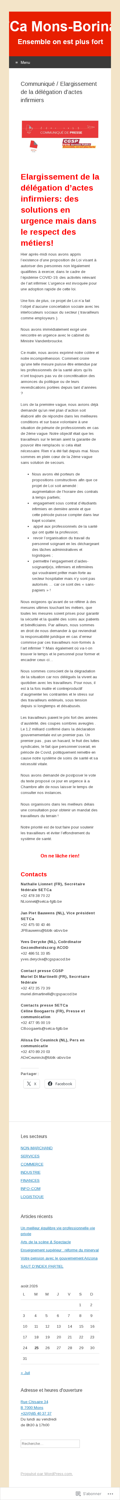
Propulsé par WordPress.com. (47, 1474)
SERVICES (30, 1156)
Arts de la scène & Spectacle (46, 1242)
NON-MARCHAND (37, 1148)
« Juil (25, 1373)
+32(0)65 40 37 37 (36, 1413)
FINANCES (30, 1180)
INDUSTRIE (30, 1172)
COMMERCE (32, 1164)
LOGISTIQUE (32, 1197)
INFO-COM (30, 1188)
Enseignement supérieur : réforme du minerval (60, 1250)
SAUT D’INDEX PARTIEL (42, 1266)
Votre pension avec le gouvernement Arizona (59, 1258)
